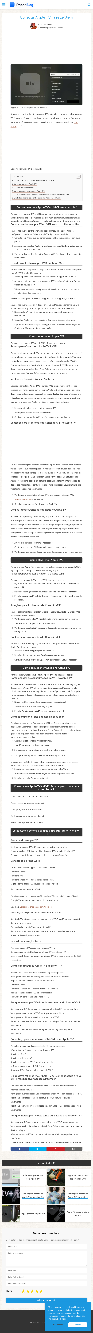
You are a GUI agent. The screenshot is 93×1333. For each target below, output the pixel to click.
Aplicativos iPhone (56, 28)
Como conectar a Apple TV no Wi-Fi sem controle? (34, 180)
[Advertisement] (46, 47)
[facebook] (20, 1149)
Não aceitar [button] (58, 1325)
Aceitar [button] (78, 1325)
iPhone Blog (43, 28)
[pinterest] (55, 1149)
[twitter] (38, 1149)
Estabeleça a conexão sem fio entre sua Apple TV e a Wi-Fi (37, 198)
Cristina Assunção (45, 24)
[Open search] (89, 4)
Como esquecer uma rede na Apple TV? (29, 191)
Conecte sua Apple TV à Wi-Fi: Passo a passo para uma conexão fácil (41, 194)
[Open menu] (3, 4)
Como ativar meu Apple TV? (25, 187)
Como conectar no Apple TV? (25, 184)
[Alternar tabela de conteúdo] (77, 177)
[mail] (74, 1149)
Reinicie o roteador (23, 499)
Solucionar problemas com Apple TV (36, 907)
